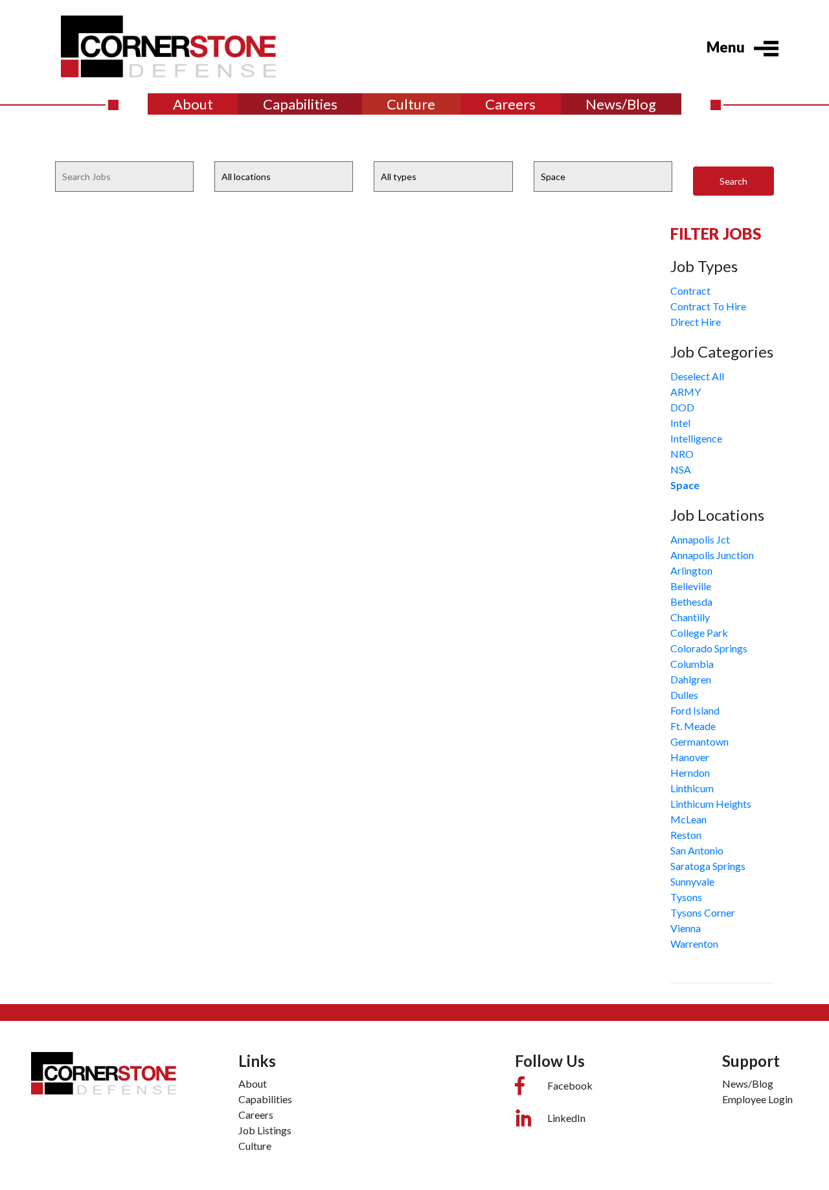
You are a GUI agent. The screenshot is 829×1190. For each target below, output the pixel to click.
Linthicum (692, 788)
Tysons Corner (702, 912)
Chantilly (690, 617)
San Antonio (696, 850)
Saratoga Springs (707, 866)
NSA (680, 469)
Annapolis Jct (700, 539)
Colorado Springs (708, 648)
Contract (690, 290)
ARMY (685, 391)
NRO (682, 454)
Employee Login (757, 1099)
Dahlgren (690, 679)
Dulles (684, 695)
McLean (688, 819)
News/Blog (620, 104)
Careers (510, 104)
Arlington (691, 570)
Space (684, 485)
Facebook (570, 1085)
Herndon (690, 772)
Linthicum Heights (710, 803)
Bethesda (691, 601)
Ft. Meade (693, 726)
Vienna (685, 928)
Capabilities (300, 104)
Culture (411, 104)
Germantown (699, 741)
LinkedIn (566, 1118)
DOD (682, 407)
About (193, 104)
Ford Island (695, 710)
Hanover (689, 757)
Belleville (690, 586)
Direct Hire (695, 321)
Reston (685, 835)
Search (733, 181)
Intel (680, 423)
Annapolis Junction (712, 555)
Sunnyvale (692, 881)
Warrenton (694, 943)
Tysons (686, 897)
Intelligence (696, 438)
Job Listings (264, 1130)
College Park (699, 632)
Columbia (692, 664)
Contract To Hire (708, 306)
